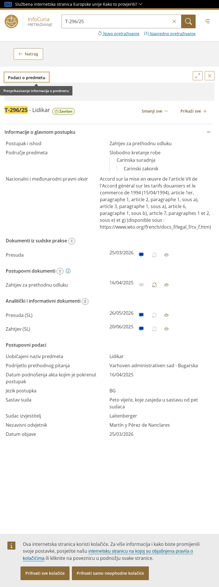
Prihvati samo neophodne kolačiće (110, 573)
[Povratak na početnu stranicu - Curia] (11, 21)
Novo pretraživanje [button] (120, 33)
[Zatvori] (209, 75)
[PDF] (155, 285)
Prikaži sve (191, 111)
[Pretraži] (188, 21)
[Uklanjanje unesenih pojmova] (174, 21)
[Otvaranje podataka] (167, 255)
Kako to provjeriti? (120, 4)
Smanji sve (152, 111)
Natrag (31, 54)
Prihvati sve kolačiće (45, 573)
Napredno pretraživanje (172, 33)
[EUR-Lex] (141, 255)
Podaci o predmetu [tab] (26, 77)
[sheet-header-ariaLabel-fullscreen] (197, 75)
